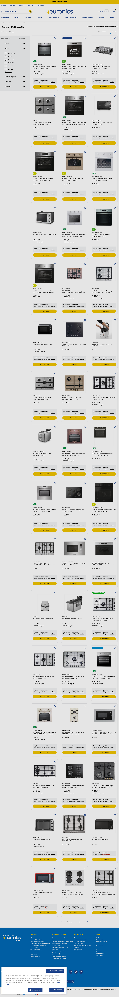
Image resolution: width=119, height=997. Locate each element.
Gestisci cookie (36, 990)
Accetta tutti (58, 990)
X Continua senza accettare (55, 970)
